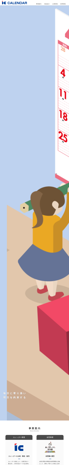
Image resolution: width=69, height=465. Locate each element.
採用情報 (63, 4)
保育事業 (39, 10)
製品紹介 (47, 4)
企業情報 (55, 4)
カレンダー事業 (41, 7)
